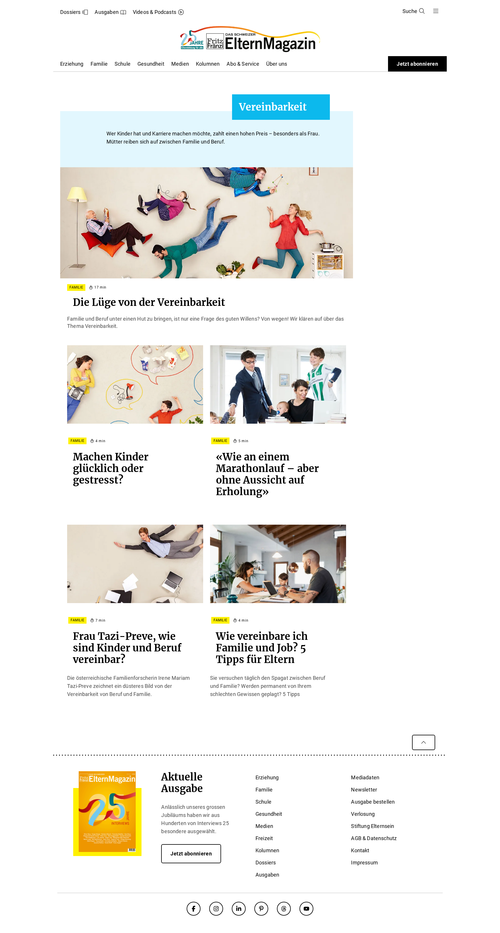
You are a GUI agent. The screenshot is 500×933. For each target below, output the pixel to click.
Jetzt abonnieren (417, 64)
